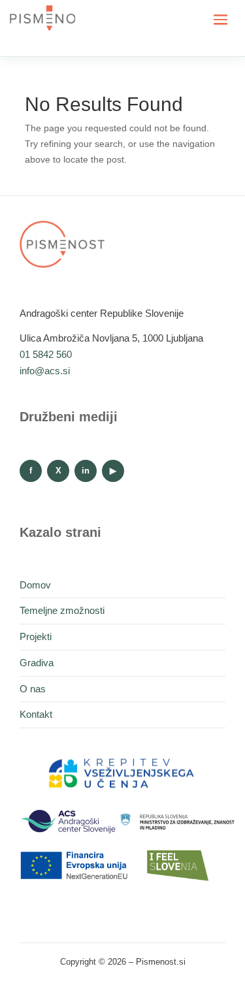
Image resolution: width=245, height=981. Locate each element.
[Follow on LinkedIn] (85, 471)
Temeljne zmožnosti (62, 610)
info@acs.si (45, 370)
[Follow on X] (58, 471)
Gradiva (37, 662)
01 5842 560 (46, 354)
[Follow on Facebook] (31, 471)
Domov (35, 584)
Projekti (36, 636)
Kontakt (36, 714)
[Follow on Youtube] (113, 471)
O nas (33, 688)
